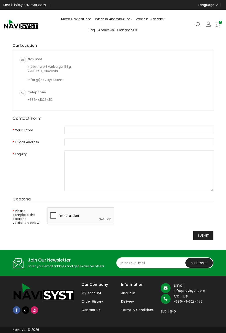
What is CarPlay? (150, 19)
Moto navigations (76, 19)
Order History (92, 301)
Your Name (24, 130)
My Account (91, 293)
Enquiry (21, 154)
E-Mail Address (27, 142)
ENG (173, 311)
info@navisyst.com (189, 290)
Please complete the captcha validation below (26, 217)
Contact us (127, 30)
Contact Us (91, 310)
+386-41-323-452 (188, 301)
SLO (164, 311)
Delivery (127, 301)
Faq (92, 30)
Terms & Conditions (137, 310)
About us (106, 30)
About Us (128, 293)
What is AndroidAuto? (113, 19)
